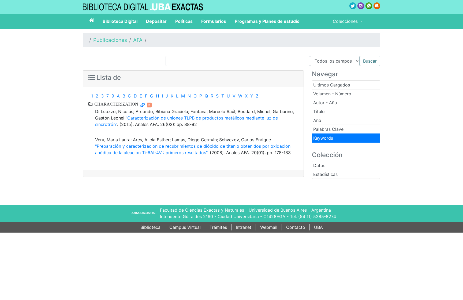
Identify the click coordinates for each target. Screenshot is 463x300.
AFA (138, 40)
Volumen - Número (332, 93)
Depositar (156, 21)
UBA (318, 227)
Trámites (218, 227)
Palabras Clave (328, 129)
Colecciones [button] (346, 21)
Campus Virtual (185, 227)
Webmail (268, 227)
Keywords (323, 138)
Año (317, 120)
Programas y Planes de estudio (267, 21)
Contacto (295, 227)
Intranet (243, 227)
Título (319, 111)
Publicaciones (110, 40)
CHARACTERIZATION (115, 104)
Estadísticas (325, 174)
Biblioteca (150, 227)
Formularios (213, 21)
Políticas (184, 21)
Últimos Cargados (331, 85)
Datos (319, 165)
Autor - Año (325, 102)
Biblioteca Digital (120, 21)
